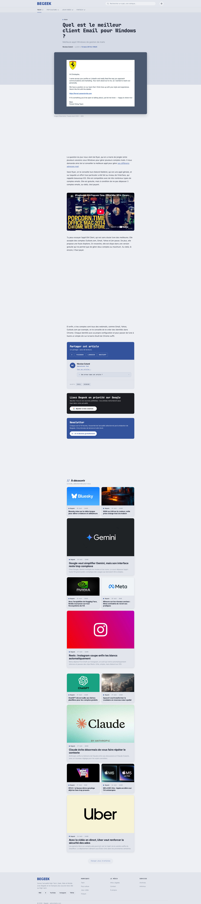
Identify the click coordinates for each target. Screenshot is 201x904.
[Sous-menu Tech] (42, 9)
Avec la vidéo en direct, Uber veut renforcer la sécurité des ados (96, 841)
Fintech (80, 10)
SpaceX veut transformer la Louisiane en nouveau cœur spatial (117, 699)
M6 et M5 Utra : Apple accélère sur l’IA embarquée (117, 789)
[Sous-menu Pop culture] (58, 9)
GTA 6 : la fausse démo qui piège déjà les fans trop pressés (81, 789)
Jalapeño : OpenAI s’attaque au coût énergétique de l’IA (117, 883)
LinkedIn (91, 355)
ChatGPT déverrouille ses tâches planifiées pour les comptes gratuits (83, 699)
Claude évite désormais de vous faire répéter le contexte (97, 751)
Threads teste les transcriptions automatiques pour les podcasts (81, 883)
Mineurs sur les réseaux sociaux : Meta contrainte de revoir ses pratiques (116, 603)
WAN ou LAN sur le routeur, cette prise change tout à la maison (116, 512)
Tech (39, 10)
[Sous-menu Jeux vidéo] (72, 9)
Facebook (80, 355)
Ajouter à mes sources (84, 409)
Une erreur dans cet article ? (92, 374)
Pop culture (52, 10)
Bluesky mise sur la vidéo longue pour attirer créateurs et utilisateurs (83, 512)
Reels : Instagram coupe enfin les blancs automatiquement (93, 657)
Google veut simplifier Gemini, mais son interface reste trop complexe (98, 565)
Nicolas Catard (68, 47)
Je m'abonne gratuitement (84, 434)
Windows (87, 384)
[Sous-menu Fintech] (84, 9)
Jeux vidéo (66, 10)
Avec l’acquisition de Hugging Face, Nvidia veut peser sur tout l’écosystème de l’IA (82, 603)
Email (79, 384)
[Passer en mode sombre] (161, 3)
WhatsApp (102, 355)
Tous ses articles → (84, 369)
